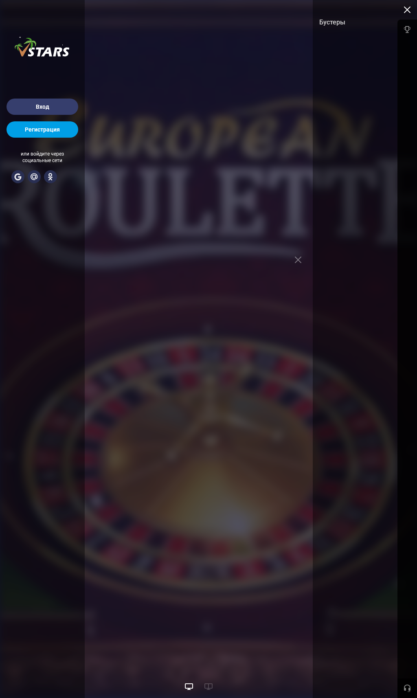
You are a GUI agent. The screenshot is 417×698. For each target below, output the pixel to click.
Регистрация (42, 129)
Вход (42, 106)
